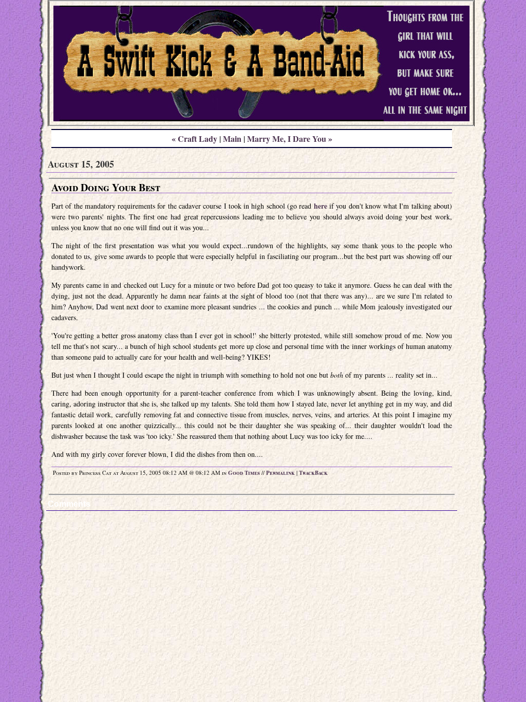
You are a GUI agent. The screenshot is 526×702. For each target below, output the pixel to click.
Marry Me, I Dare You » (289, 138)
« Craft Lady (194, 138)
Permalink (280, 473)
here (320, 205)
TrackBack (313, 473)
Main (232, 138)
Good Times (244, 473)
